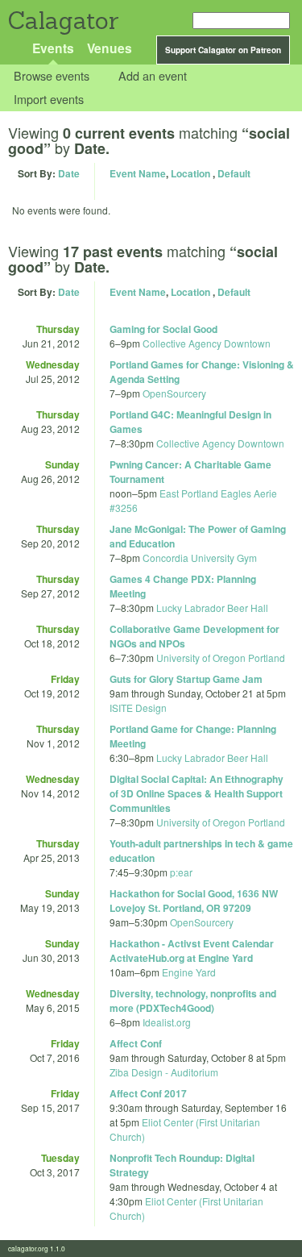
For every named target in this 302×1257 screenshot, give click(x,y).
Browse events (51, 76)
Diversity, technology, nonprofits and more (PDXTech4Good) (193, 1000)
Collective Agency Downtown (207, 343)
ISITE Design (138, 707)
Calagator (62, 20)
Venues (109, 48)
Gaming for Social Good (163, 329)
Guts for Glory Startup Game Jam (186, 679)
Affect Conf (136, 1043)
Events (53, 48)
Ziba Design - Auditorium (164, 1072)
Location (190, 173)
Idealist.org (167, 1022)
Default (233, 173)
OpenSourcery (174, 393)
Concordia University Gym (200, 557)
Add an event (152, 76)
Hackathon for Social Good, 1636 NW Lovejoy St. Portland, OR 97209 (194, 900)
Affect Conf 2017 (148, 1093)
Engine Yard (189, 972)
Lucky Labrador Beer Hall (212, 607)
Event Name (138, 173)
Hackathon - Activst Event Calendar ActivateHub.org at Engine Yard (192, 950)
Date (69, 173)
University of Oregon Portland (220, 657)
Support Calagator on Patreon (223, 50)
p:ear (181, 872)
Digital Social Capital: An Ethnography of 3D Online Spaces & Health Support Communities (196, 793)
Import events (49, 98)
